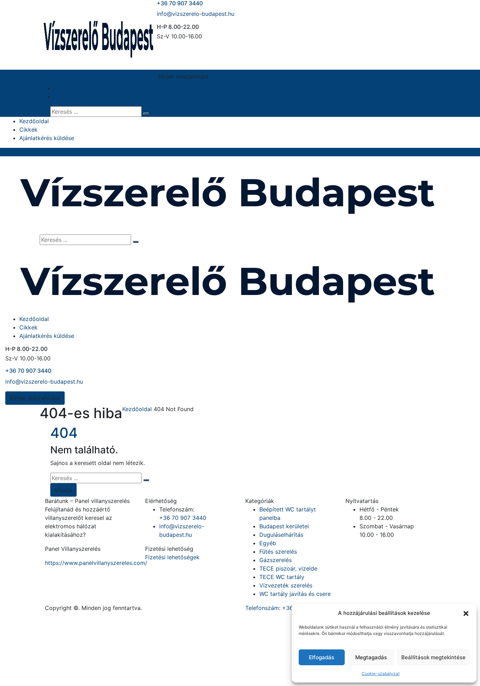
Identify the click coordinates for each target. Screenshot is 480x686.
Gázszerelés (275, 560)
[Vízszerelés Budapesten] (98, 34)
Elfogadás (321, 657)
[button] (465, 613)
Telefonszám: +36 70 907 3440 (287, 607)
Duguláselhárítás (281, 534)
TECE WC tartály (281, 576)
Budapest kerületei (284, 526)
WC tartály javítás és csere (295, 593)
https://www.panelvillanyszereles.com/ (96, 562)
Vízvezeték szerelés (285, 585)
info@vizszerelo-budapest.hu (195, 13)
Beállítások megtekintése (433, 657)
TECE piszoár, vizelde (288, 568)
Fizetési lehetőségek (172, 557)
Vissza (63, 489)
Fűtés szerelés (278, 551)
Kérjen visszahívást (183, 76)
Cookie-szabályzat (381, 673)
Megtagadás (371, 657)
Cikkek (84, 76)
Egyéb (267, 543)
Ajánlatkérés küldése (120, 76)
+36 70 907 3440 (28, 370)
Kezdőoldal (60, 76)
